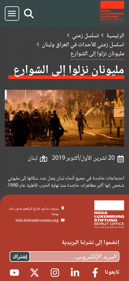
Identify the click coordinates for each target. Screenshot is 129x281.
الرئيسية (115, 36)
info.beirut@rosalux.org (37, 221)
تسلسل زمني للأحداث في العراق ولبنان (83, 45)
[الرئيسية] (112, 13)
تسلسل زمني (85, 36)
